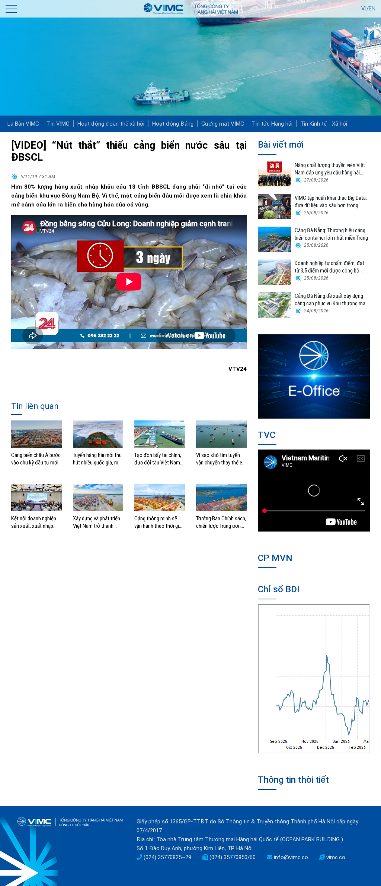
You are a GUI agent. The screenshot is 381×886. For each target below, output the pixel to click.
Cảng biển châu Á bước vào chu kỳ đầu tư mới (36, 459)
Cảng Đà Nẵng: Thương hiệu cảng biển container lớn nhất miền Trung (331, 234)
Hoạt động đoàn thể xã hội (110, 123)
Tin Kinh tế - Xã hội (323, 123)
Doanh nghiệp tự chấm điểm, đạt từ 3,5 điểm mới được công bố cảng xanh (329, 267)
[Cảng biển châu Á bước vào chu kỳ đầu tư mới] (36, 433)
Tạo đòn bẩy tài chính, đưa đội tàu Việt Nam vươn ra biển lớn (157, 459)
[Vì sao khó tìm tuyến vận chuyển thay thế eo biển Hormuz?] (221, 433)
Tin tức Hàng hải (272, 123)
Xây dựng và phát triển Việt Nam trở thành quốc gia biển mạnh (96, 522)
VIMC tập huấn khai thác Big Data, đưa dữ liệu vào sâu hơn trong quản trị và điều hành (331, 202)
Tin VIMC (58, 123)
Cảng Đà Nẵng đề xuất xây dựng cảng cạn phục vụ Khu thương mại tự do (330, 300)
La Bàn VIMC (23, 123)
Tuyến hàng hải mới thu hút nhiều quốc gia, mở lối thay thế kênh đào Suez (97, 459)
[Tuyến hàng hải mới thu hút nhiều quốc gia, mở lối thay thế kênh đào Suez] (98, 433)
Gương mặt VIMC (222, 123)
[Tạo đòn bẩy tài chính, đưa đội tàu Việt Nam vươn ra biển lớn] (159, 433)
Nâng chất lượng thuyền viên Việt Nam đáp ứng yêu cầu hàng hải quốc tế (330, 169)
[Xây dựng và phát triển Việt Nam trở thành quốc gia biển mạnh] (98, 497)
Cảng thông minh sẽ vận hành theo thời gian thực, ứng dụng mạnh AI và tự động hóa (159, 522)
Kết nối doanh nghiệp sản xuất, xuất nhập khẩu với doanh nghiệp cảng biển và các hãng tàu (35, 522)
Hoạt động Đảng (172, 123)
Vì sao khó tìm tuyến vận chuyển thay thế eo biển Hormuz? (220, 459)
